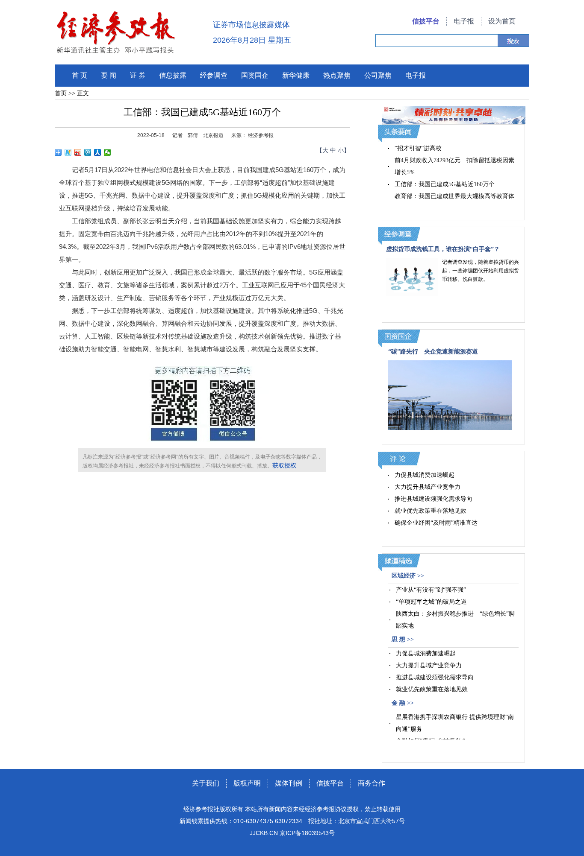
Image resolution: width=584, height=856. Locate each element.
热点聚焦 (337, 75)
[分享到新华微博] (68, 152)
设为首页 (502, 21)
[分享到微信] (107, 152)
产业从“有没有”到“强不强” (431, 590)
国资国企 (254, 75)
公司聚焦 (378, 75)
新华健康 (296, 75)
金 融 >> (403, 703)
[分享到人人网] (97, 152)
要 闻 (108, 75)
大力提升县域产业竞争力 (427, 487)
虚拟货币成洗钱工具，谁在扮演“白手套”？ (443, 249)
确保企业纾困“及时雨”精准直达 (436, 523)
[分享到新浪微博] (78, 152)
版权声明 (247, 783)
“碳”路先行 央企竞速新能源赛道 (433, 351)
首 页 (79, 75)
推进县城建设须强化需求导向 (433, 499)
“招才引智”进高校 (418, 148)
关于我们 (205, 783)
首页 (61, 93)
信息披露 (172, 75)
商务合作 (371, 783)
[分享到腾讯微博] (87, 152)
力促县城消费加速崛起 (424, 475)
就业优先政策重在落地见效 (430, 511)
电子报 (464, 21)
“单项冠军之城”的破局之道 (431, 602)
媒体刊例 (288, 783)
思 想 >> (403, 639)
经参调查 (213, 75)
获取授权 (284, 465)
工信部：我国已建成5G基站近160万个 (445, 184)
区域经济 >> (408, 576)
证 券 (137, 75)
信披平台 (425, 21)
